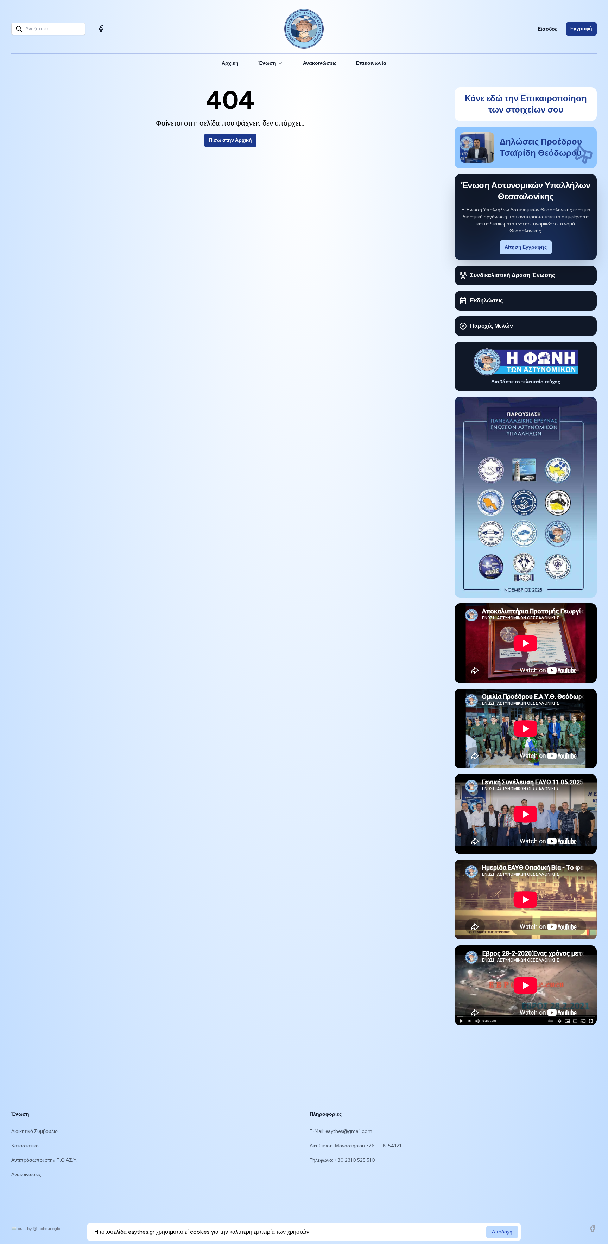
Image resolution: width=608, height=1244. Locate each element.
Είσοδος (547, 29)
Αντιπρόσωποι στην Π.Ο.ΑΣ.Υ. (44, 1160)
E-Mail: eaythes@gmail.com (341, 1131)
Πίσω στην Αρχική (230, 140)
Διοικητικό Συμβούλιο (34, 1131)
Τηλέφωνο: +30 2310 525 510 (342, 1160)
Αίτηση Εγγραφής (526, 247)
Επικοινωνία (371, 63)
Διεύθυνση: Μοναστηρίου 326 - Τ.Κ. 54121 (355, 1146)
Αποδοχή (502, 1232)
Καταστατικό (25, 1146)
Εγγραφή (581, 29)
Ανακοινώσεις (319, 63)
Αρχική (230, 63)
